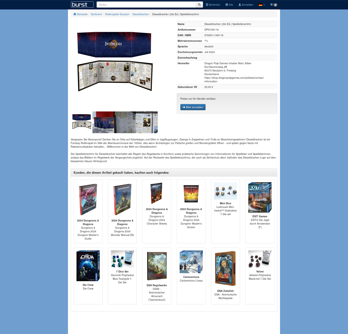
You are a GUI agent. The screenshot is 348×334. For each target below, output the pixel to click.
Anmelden (247, 4)
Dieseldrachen (140, 14)
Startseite (82, 14)
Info (230, 4)
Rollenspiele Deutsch (117, 14)
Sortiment (214, 4)
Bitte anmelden (194, 107)
